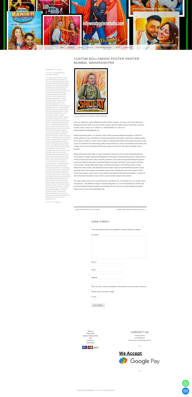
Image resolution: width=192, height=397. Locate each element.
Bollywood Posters (104, 47)
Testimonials (90, 342)
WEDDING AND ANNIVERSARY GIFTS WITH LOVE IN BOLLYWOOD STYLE (58, 197)
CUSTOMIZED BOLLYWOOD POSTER (55, 148)
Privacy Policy (90, 333)
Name (94, 262)
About (80, 47)
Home (62, 47)
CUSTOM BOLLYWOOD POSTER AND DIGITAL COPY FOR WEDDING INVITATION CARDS (58, 107)
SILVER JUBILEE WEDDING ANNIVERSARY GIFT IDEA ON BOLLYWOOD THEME (57, 189)
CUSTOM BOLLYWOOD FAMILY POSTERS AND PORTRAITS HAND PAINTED (56, 101)
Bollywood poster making (61, 85)
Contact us (90, 340)
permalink (58, 202)
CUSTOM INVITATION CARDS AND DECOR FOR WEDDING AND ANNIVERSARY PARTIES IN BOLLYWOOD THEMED (57, 124)
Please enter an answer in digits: (102, 292)
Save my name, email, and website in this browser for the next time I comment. (118, 286)
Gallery (90, 47)
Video (118, 47)
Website (94, 277)
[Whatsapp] (185, 383)
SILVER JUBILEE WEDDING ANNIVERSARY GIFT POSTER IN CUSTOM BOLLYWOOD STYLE (57, 193)
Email (93, 270)
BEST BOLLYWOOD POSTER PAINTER (59, 81)
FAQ (90, 338)
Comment (95, 235)
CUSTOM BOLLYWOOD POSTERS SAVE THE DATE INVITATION (57, 118)
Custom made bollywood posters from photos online (58, 129)
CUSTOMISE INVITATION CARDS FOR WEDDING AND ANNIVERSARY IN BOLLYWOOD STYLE (58, 139)
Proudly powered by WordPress (85, 390)
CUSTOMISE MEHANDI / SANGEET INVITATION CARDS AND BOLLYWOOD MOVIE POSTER (57, 143)
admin (59, 69)
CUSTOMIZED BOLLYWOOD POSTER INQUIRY (58, 150)
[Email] (185, 391)
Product (71, 47)
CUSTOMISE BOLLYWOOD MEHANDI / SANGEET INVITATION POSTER (58, 135)
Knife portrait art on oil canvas (87, 209)
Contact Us (128, 47)
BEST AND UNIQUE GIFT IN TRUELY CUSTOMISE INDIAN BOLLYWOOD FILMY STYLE (57, 79)
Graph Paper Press (109, 390)
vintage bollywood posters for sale (131, 209)
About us (90, 331)
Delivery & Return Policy (90, 335)
